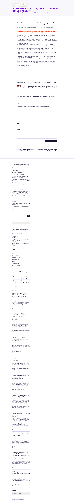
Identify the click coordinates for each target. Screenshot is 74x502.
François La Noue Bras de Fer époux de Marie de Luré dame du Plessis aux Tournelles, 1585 (20, 453)
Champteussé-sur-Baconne (29, 96)
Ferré (36, 96)
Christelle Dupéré (15, 209)
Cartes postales (15, 255)
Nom (18, 123)
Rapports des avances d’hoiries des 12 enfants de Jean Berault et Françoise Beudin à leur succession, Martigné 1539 (21, 192)
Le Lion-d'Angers (42, 96)
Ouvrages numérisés (15, 263)
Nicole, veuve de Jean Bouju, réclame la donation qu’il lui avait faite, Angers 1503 (21, 339)
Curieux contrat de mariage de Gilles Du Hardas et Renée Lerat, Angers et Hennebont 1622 (21, 169)
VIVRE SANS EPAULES (16, 265)
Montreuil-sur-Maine (51, 96)
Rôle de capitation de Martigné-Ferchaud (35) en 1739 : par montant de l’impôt (20, 377)
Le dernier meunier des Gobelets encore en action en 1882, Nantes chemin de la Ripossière (20, 200)
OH (24, 21)
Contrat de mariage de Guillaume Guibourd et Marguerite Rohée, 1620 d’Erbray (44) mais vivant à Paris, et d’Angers (21, 235)
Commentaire (20, 108)
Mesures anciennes (15, 259)
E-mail (18, 129)
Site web (18, 134)
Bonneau (20, 96)
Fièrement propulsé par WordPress (18, 499)
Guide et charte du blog (19, 172)
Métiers (13, 261)
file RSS (14, 290)
